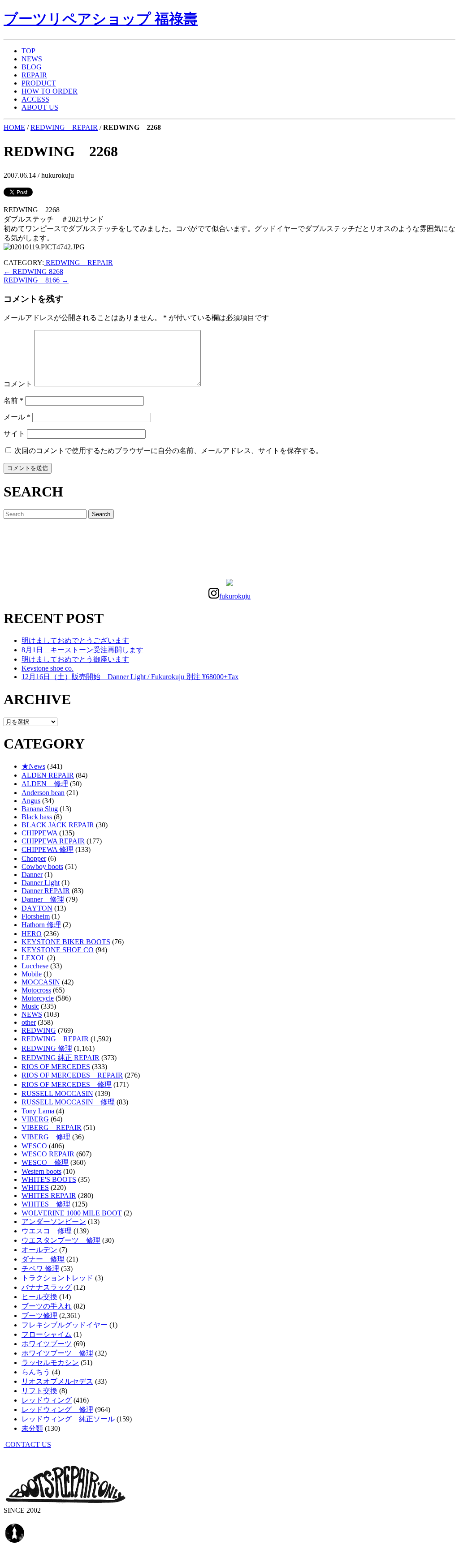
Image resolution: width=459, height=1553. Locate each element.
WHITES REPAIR (49, 1195)
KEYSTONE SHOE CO (58, 950)
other (29, 1022)
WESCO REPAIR (48, 1154)
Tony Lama (38, 1111)
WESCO (34, 1146)
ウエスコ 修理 (47, 1231)
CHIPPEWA (39, 833)
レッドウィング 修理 (57, 1409)
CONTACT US (27, 1444)
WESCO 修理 (45, 1162)
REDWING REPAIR (64, 127)
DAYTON (37, 908)
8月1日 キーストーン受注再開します (82, 650)
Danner (32, 874)
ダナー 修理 (43, 1259)
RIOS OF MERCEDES (56, 1066)
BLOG (32, 67)
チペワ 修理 (40, 1268)
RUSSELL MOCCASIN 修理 (68, 1102)
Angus (31, 800)
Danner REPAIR (46, 890)
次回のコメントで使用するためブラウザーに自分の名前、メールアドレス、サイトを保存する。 (168, 450)
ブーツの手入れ (47, 1306)
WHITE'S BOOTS (49, 1179)
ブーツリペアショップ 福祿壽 (101, 19)
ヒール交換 (39, 1297)
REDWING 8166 (36, 280)
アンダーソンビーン (54, 1221)
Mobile (32, 974)
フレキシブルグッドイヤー (65, 1325)
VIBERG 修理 (46, 1137)
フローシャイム (47, 1334)
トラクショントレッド (57, 1278)
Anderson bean (43, 792)
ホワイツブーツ (47, 1344)
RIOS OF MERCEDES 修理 (67, 1084)
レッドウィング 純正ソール (68, 1419)
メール (17, 417)
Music (30, 1006)
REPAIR (34, 75)
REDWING (39, 1030)
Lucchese (35, 966)
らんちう (36, 1372)
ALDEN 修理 (45, 783)
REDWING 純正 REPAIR (61, 1057)
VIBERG (35, 1119)
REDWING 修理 (47, 1048)
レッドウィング (47, 1400)
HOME (14, 127)
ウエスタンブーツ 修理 (61, 1240)
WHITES (35, 1187)
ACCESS (35, 99)
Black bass (37, 817)
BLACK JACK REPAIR (58, 825)
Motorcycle (38, 998)
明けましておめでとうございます (75, 640)
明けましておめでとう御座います (75, 659)
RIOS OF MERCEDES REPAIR (72, 1075)
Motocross (36, 990)
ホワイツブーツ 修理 (57, 1353)
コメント (18, 384)
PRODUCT (39, 83)
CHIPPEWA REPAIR (53, 841)
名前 (13, 400)
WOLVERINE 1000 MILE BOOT (72, 1213)
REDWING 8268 (33, 271)
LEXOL (33, 958)
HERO (32, 933)
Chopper (34, 858)
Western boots (41, 1171)
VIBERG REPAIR (52, 1127)
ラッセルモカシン (50, 1362)
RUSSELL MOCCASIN (57, 1093)
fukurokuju (235, 596)
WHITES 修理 (46, 1204)
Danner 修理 (43, 899)
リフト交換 (39, 1391)
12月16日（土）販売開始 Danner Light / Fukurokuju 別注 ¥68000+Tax (130, 676)
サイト (14, 433)
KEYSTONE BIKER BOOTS (66, 941)
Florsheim (36, 916)
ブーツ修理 (39, 1315)
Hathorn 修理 (41, 924)
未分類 (32, 1428)
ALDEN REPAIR (48, 775)
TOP (28, 51)
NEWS (32, 59)
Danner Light (41, 882)
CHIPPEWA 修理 (48, 849)
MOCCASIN (41, 982)
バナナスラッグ (47, 1287)
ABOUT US (40, 107)
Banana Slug (40, 809)
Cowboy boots (42, 866)
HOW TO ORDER (50, 91)
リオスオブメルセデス (57, 1381)
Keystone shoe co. (48, 668)
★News (33, 766)
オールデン (39, 1250)
